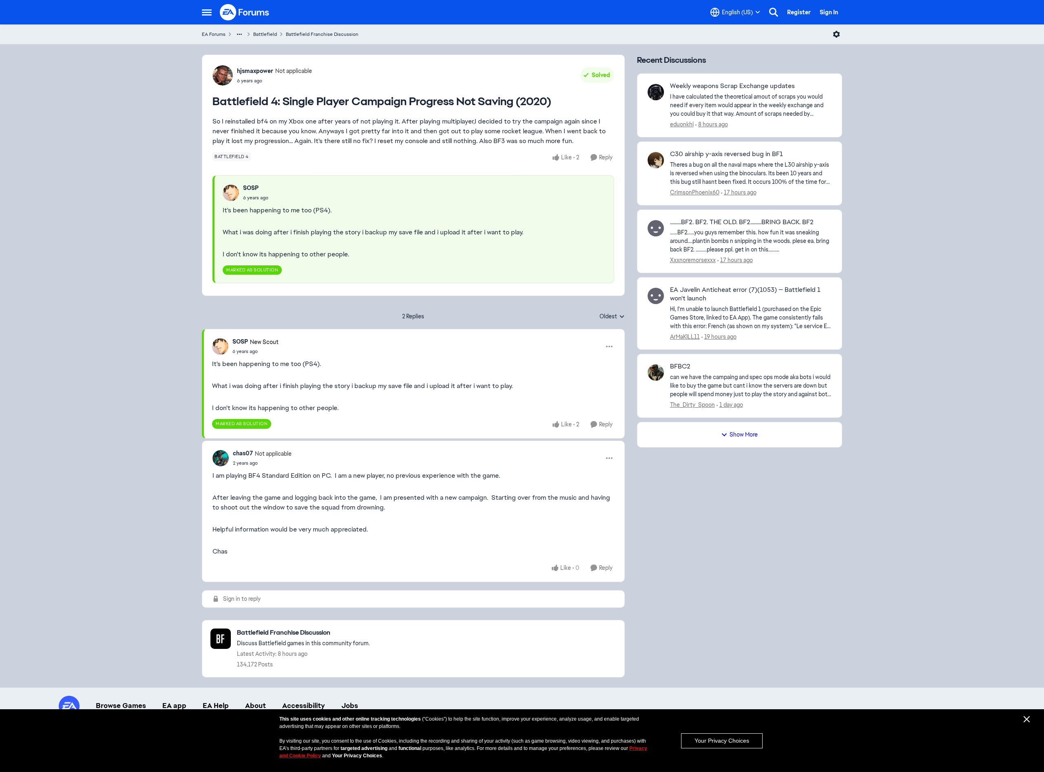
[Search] (774, 12)
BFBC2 (680, 366)
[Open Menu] (836, 34)
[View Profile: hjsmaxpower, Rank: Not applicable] (222, 75)
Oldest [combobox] (612, 317)
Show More (744, 434)
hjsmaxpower (255, 71)
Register (799, 12)
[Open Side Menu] (207, 12)
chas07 (243, 453)
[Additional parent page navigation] (239, 34)
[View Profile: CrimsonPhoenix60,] (656, 160)
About (255, 705)
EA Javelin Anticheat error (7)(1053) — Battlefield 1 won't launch (745, 294)
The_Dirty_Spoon (692, 404)
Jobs (349, 705)
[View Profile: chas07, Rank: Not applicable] (220, 458)
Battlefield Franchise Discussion (322, 34)
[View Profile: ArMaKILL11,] (656, 296)
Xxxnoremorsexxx (693, 260)
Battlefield (265, 34)
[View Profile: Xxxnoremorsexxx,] (656, 228)
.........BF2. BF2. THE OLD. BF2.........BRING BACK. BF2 (742, 222)
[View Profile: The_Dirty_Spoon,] (656, 372)
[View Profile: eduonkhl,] (656, 92)
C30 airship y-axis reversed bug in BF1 (726, 154)
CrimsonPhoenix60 (694, 192)
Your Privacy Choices (722, 740)
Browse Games (121, 705)
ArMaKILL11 (685, 336)
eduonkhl (682, 124)
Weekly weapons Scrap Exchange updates (732, 86)
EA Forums (214, 34)
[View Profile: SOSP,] (231, 193)
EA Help (216, 705)
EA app (174, 705)
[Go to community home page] (245, 12)
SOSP (251, 188)
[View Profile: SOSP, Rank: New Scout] (220, 346)
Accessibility (303, 705)
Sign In (829, 12)
